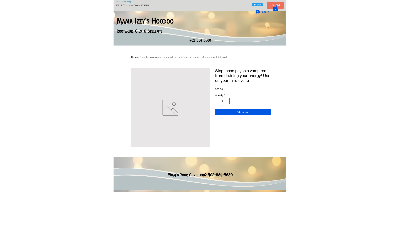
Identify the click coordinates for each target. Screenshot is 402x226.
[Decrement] (218, 101)
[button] (275, 8)
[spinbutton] (222, 101)
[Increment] (227, 101)
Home (134, 57)
